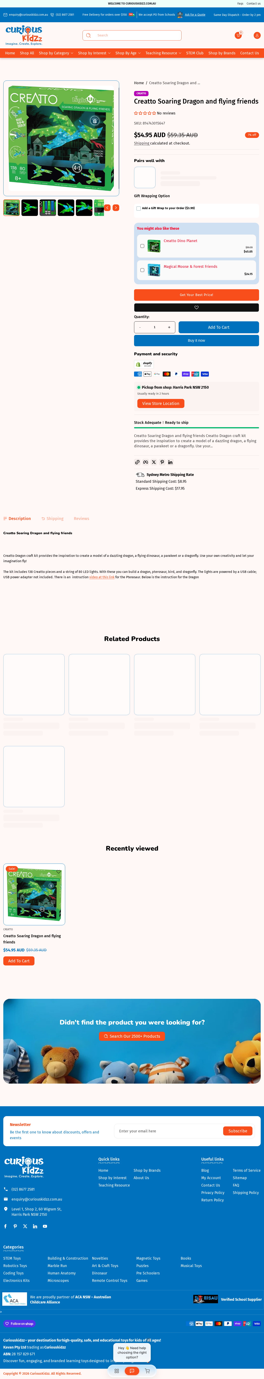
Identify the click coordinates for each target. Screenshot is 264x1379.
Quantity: (141, 317)
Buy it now (196, 340)
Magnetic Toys (148, 1258)
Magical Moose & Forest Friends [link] (190, 266)
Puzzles (142, 1266)
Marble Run (57, 1266)
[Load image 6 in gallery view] (102, 207)
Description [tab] (20, 518)
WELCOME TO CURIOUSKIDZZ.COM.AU (132, 3)
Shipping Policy (246, 1192)
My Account (211, 1178)
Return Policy (212, 1200)
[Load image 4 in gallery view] (66, 207)
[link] (153, 246)
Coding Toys (13, 1273)
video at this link (101, 577)
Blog (205, 1170)
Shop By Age (126, 53)
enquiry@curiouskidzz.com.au (28, 14)
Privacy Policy (212, 1192)
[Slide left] (107, 207)
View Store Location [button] (160, 403)
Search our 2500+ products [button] (135, 1036)
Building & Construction (68, 1258)
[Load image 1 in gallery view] (11, 207)
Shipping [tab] (55, 518)
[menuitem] (114, 1170)
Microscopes (58, 1280)
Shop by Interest (92, 53)
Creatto (141, 93)
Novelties (100, 1258)
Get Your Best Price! (196, 295)
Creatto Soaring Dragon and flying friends (32, 939)
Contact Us (210, 1185)
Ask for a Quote (195, 14)
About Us (141, 1178)
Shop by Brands (147, 1170)
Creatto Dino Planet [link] (180, 241)
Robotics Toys (15, 1266)
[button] (238, 35)
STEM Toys (12, 1258)
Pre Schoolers (148, 1273)
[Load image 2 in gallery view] (29, 207)
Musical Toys (191, 1266)
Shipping (142, 143)
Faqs (240, 3)
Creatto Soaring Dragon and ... (174, 83)
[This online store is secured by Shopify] (144, 367)
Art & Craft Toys (105, 1266)
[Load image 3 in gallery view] (48, 207)
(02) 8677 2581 (65, 14)
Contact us (254, 3)
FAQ (236, 1185)
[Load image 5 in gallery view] (84, 207)
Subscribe (238, 1130)
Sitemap (240, 1178)
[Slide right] (116, 207)
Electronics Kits (16, 1280)
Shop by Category (54, 53)
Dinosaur (99, 1273)
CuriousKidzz (40, 1374)
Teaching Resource (161, 53)
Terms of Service (247, 1170)
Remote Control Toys (109, 1280)
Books (186, 1258)
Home (139, 83)
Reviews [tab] (81, 518)
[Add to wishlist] (196, 307)
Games (141, 1280)
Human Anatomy (62, 1273)
